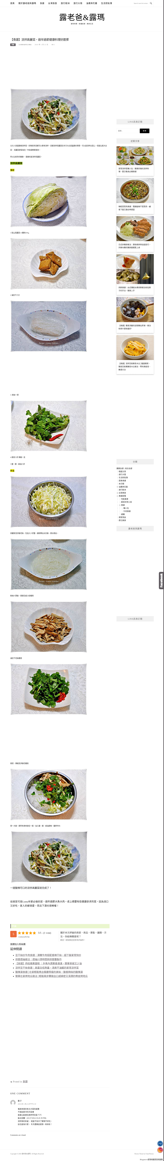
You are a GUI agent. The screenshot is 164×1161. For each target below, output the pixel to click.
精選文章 (122, 471)
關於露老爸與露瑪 (27, 3)
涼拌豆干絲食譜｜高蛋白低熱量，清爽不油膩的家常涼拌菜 (47, 967)
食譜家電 (122, 496)
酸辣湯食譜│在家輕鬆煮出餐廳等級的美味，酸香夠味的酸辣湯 (49, 972)
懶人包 (126, 508)
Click (161, 580)
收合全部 (128, 468)
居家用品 (122, 517)
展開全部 (120, 468)
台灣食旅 (52, 3)
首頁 (12, 3)
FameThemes (150, 1154)
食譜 (42, 3)
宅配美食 (124, 499)
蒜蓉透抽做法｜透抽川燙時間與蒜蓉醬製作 (38, 959)
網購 (123, 514)
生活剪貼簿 (106, 3)
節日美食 (122, 520)
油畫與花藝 (91, 3)
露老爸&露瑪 (82, 17)
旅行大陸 (78, 3)
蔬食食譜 (122, 481)
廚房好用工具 (126, 502)
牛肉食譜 (127, 511)
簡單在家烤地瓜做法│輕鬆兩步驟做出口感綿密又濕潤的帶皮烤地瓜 (51, 976)
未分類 (121, 484)
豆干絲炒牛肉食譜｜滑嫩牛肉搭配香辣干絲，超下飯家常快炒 (48, 955)
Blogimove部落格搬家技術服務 (151, 1159)
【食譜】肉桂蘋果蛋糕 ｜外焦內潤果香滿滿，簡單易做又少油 (48, 963)
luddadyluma (25, 44)
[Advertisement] (60, 69)
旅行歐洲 (65, 3)
